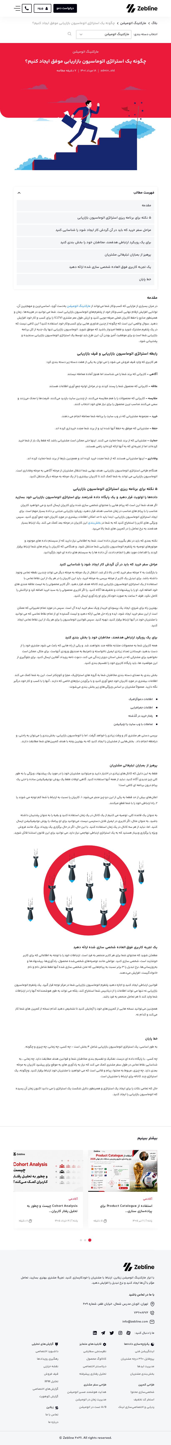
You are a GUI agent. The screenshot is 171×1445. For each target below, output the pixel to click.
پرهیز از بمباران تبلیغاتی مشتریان (128, 254)
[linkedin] (95, 1333)
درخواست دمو (65, 8)
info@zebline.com (135, 1321)
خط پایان (145, 279)
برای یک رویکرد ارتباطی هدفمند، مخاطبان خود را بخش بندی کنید (105, 242)
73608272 (141, 1312)
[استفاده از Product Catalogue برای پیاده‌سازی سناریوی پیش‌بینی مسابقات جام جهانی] (123, 1171)
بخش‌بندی (94, 523)
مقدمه (146, 205)
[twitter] (111, 1333)
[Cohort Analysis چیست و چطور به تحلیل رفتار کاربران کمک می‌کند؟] (48, 1171)
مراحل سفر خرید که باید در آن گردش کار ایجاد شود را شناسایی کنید (103, 230)
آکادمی (147, 1199)
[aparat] (128, 1333)
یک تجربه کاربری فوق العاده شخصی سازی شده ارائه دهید (110, 267)
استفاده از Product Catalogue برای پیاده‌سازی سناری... (126, 1208)
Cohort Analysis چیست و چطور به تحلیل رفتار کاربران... (52, 1208)
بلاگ (154, 23)
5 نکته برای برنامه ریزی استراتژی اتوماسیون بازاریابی (114, 217)
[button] (89, 1240)
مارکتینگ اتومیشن (133, 23)
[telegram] (103, 1333)
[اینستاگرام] (120, 1333)
